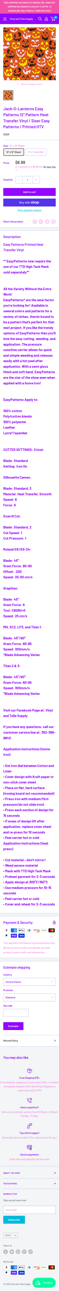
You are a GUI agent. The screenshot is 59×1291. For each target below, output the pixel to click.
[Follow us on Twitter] (12, 1251)
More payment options (29, 210)
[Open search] (40, 19)
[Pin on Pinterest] (41, 221)
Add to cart (29, 191)
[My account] (46, 19)
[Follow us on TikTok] (30, 1251)
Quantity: (8, 179)
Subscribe (14, 1219)
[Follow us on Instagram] (18, 1251)
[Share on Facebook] (34, 221)
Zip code (7, 1005)
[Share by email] (53, 221)
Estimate (13, 1026)
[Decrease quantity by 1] (18, 179)
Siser (6, 134)
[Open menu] (5, 19)
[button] (35, 168)
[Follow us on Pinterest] (24, 1251)
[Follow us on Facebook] (5, 1251)
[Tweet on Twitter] (47, 221)
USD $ (8, 1235)
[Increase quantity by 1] (36, 179)
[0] (53, 19)
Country (7, 974)
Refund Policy (10, 1040)
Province (8, 990)
